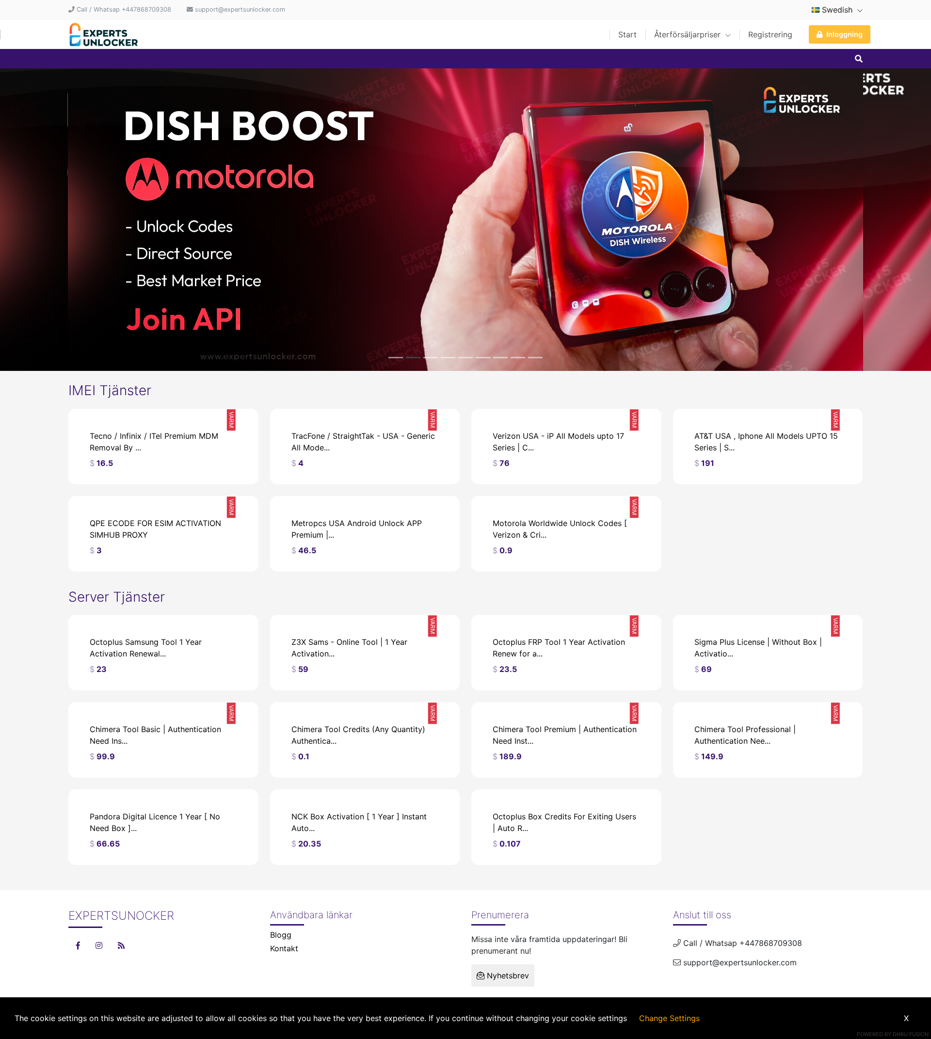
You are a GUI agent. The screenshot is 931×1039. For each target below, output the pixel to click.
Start (627, 34)
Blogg (280, 935)
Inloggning (844, 34)
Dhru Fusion (911, 1034)
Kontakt (284, 948)
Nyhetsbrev (506, 975)
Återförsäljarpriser (688, 34)
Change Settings (669, 1018)
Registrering (770, 34)
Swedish (837, 10)
